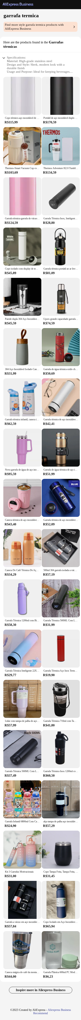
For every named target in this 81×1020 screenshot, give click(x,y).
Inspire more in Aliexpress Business (40, 990)
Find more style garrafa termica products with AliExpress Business (34, 26)
